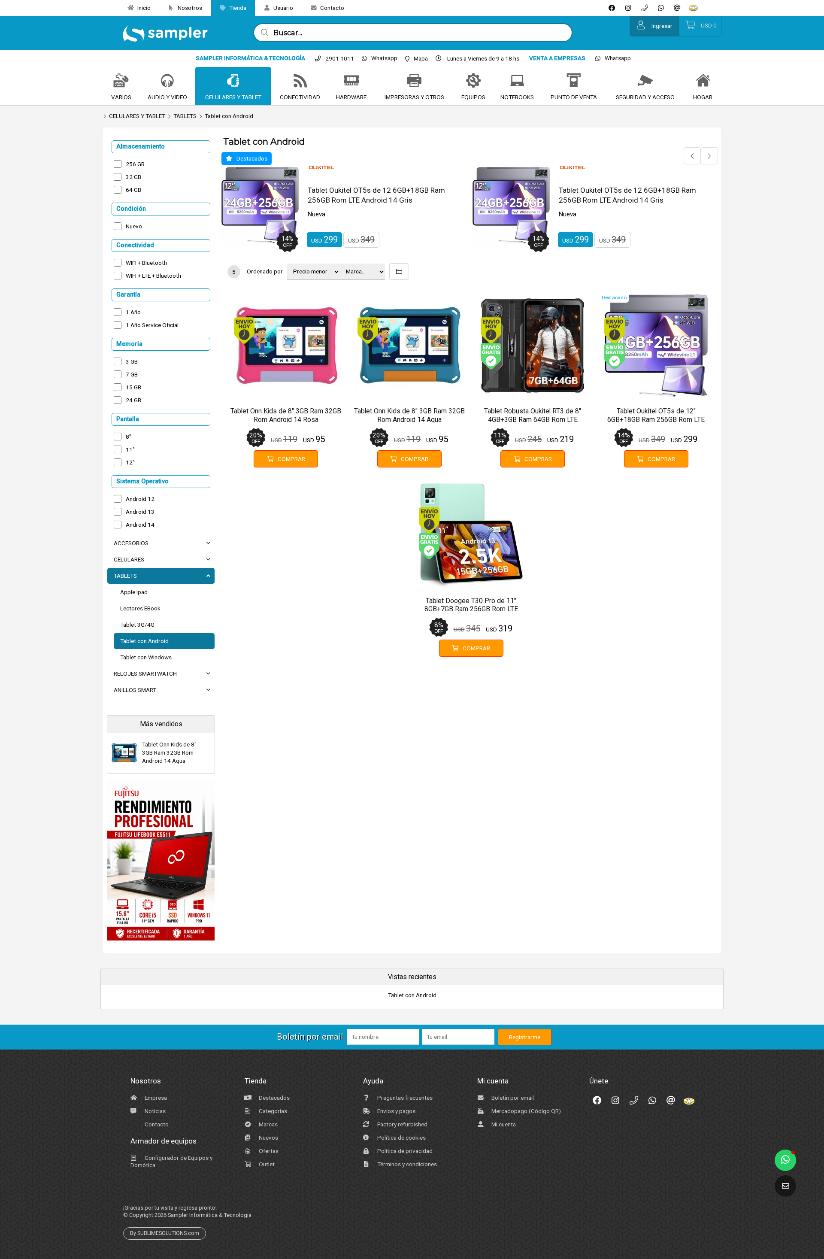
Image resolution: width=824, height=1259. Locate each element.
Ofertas (268, 1150)
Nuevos (268, 1137)
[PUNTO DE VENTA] (574, 81)
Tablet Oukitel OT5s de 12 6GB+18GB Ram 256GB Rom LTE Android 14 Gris (376, 195)
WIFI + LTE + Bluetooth (153, 275)
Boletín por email (512, 1097)
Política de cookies (401, 1137)
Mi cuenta (503, 1124)
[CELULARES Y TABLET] (233, 81)
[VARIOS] (121, 81)
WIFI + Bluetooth (146, 262)
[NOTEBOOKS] (517, 81)
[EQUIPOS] (473, 81)
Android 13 (140, 511)
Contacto (331, 7)
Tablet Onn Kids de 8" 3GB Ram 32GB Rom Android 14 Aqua (169, 752)
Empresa (155, 1097)
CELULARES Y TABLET (137, 115)
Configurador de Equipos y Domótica (171, 1161)
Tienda (237, 7)
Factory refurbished (401, 1124)
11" (130, 449)
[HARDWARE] (351, 81)
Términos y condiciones (406, 1164)
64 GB (133, 189)
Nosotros (189, 7)
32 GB (133, 176)
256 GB (135, 164)
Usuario (282, 7)
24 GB (133, 400)
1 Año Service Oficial (152, 325)
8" (128, 436)
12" (130, 462)
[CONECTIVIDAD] (300, 81)
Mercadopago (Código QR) (525, 1110)
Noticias (154, 1110)
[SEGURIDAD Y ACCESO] (645, 81)
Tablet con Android (229, 115)
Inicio (143, 7)
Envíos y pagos (395, 1110)
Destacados (274, 1097)
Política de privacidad (404, 1150)
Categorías (272, 1110)
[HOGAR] (703, 81)
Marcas (268, 1124)
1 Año (133, 312)
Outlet (266, 1164)
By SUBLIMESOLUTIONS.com (164, 1233)
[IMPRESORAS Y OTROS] (414, 81)
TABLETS (185, 115)
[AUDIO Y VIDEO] (167, 81)
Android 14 (140, 524)
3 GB (132, 361)
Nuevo (134, 226)
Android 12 (140, 498)
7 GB (132, 374)
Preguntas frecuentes (404, 1097)
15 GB (133, 387)
